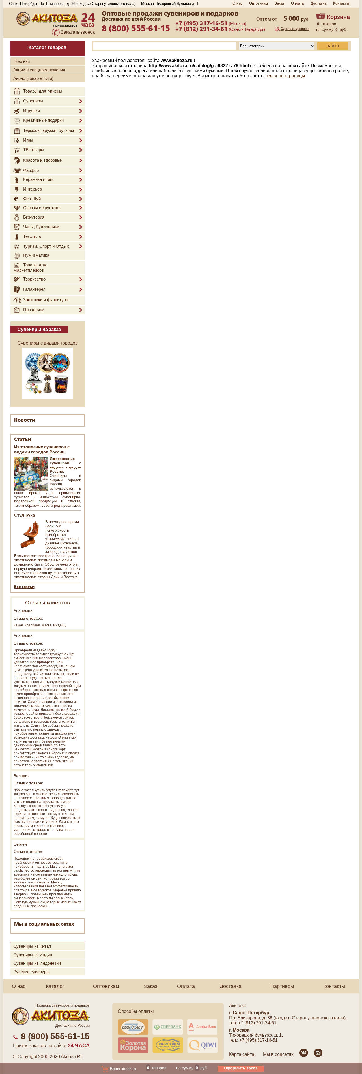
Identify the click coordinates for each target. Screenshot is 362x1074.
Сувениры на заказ (39, 329)
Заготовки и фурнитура (45, 300)
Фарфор (31, 170)
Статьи (22, 439)
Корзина (338, 17)
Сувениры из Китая (32, 946)
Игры (28, 140)
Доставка (318, 3)
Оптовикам (258, 3)
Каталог (55, 986)
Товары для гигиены (42, 91)
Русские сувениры (31, 971)
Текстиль (32, 236)
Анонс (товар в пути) (33, 78)
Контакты (341, 3)
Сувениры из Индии (32, 954)
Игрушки (31, 110)
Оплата (297, 3)
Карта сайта (241, 1054)
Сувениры (33, 101)
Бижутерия (33, 217)
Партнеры (282, 986)
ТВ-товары (33, 149)
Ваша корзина (122, 1068)
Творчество (34, 279)
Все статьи (24, 587)
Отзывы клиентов (47, 603)
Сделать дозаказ (295, 29)
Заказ (279, 3)
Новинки (21, 61)
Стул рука (24, 515)
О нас (237, 3)
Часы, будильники (41, 226)
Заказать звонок (78, 32)
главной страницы (286, 75)
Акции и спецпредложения (39, 69)
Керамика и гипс (39, 179)
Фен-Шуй (32, 198)
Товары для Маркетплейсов (29, 267)
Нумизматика (36, 255)
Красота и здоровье (42, 160)
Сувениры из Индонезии (37, 963)
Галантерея (34, 289)
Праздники (33, 309)
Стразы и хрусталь (42, 207)
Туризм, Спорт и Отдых (46, 246)
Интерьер (32, 189)
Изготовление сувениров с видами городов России (42, 449)
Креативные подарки (43, 120)
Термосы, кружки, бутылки (49, 130)
